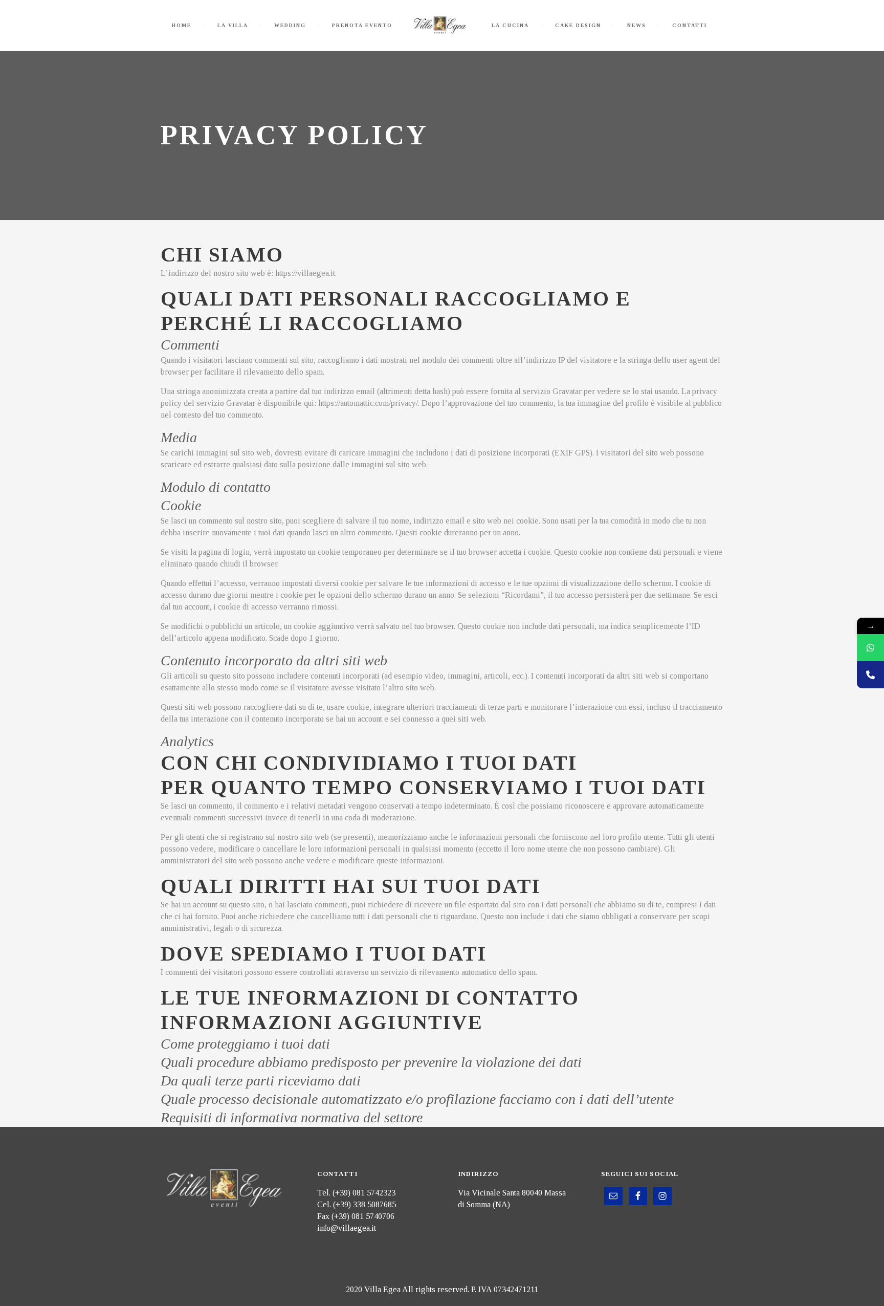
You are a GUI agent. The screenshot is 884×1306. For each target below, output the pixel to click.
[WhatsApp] (870, 647)
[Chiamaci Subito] (870, 674)
